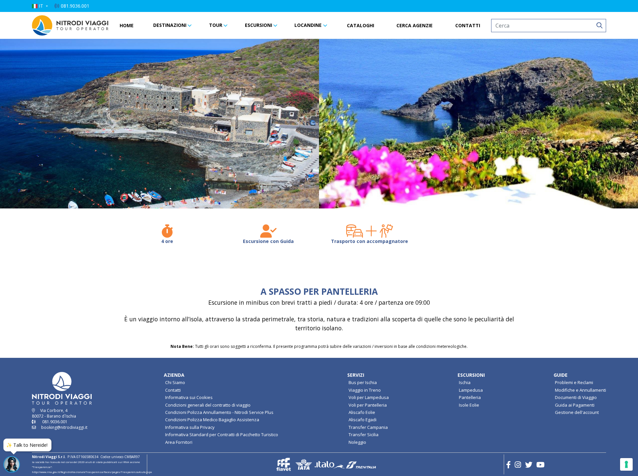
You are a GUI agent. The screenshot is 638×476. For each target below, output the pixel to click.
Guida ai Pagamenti (574, 405)
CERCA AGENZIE (414, 25)
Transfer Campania (368, 427)
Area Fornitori (178, 442)
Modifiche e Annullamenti (580, 390)
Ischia (465, 382)
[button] (40, 6)
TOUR (215, 25)
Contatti (173, 390)
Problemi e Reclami (574, 382)
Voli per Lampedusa (369, 397)
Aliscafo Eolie (362, 412)
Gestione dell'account (577, 412)
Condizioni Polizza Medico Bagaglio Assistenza (212, 420)
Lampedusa (471, 390)
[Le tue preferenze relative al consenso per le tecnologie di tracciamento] (626, 464)
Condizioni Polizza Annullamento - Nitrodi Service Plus (219, 412)
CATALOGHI (360, 25)
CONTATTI (467, 25)
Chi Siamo (175, 382)
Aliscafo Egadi (362, 420)
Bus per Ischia (363, 382)
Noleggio (357, 442)
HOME (127, 25)
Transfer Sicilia (363, 434)
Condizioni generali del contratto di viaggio (208, 405)
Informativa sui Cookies (189, 397)
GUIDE (561, 375)
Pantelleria (470, 397)
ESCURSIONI (258, 25)
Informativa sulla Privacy (190, 427)
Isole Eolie (469, 405)
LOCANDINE (308, 25)
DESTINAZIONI (169, 25)
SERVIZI (355, 375)
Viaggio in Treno (365, 390)
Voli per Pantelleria (368, 405)
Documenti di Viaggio (576, 397)
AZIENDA (174, 375)
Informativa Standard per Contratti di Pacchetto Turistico (221, 434)
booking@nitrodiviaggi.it (64, 427)
